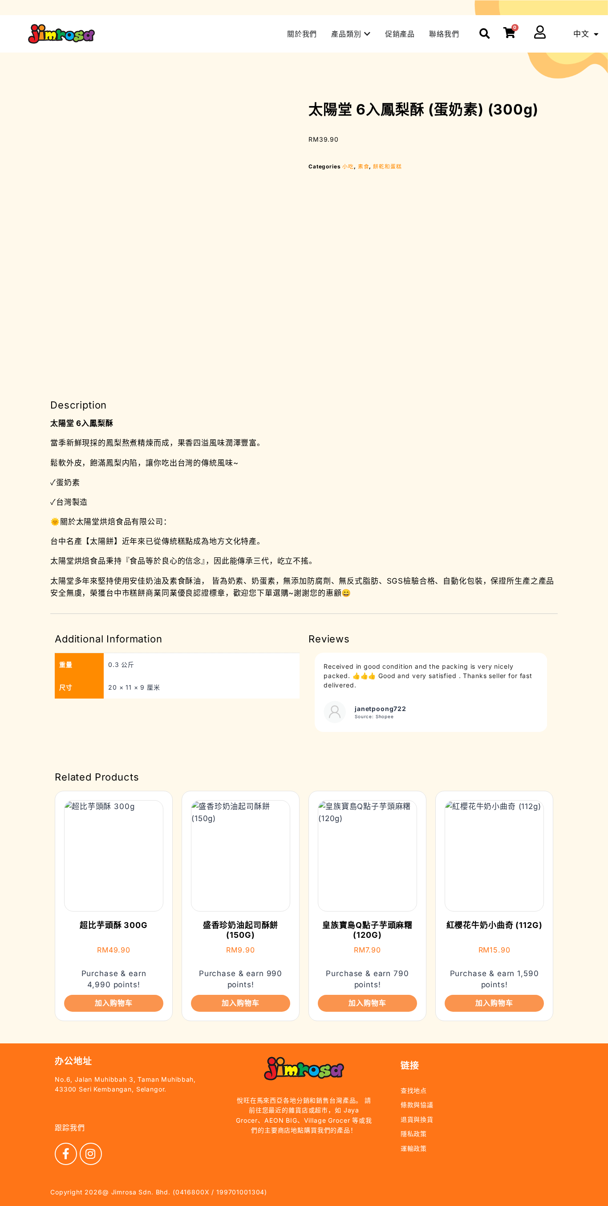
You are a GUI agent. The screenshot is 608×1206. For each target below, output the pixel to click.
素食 (363, 166)
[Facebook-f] (66, 1154)
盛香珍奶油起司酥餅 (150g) (241, 930)
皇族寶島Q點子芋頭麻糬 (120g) (367, 930)
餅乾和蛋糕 (387, 166)
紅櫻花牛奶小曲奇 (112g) (494, 925)
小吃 (348, 166)
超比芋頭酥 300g (114, 925)
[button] (485, 34)
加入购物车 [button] (113, 1002)
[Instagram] (91, 1154)
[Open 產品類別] (367, 34)
